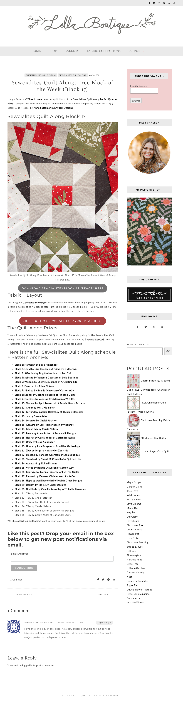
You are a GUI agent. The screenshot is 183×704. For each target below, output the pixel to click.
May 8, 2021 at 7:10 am (70, 622)
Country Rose (134, 529)
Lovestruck (133, 521)
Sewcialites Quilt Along (72, 75)
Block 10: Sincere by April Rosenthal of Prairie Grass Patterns (50, 403)
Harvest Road (134, 559)
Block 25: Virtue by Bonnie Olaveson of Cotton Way (44, 467)
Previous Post (24, 594)
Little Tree (133, 563)
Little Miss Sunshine (138, 593)
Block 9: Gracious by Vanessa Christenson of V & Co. (45, 399)
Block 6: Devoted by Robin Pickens (34, 386)
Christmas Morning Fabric (41, 75)
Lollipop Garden (136, 568)
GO (168, 351)
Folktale (131, 551)
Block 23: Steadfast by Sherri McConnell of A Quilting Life (48, 459)
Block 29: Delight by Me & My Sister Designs (40, 484)
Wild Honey (133, 495)
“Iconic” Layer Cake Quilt (155, 451)
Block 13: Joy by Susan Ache (31, 416)
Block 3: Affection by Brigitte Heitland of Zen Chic (43, 373)
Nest (129, 576)
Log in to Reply (104, 623)
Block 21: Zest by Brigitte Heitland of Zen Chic (41, 450)
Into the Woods (135, 602)
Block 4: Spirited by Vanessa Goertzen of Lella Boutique (46, 377)
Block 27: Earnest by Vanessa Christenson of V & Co (45, 476)
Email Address (20, 553)
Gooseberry (133, 598)
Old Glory (132, 516)
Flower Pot (133, 533)
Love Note (133, 538)
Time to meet (36, 99)
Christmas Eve (135, 525)
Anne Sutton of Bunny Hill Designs (53, 107)
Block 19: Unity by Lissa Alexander (35, 441)
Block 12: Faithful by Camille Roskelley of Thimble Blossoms (49, 411)
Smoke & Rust (135, 546)
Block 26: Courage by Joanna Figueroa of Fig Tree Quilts (47, 472)
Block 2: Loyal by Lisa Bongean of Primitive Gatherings (46, 369)
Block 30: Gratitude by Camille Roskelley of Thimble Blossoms (50, 489)
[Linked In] (113, 580)
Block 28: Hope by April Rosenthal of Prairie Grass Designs (48, 480)
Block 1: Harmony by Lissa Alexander (36, 364)
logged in (27, 665)
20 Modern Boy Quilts (153, 438)
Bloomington (134, 555)
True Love (132, 490)
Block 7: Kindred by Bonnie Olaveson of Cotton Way (44, 390)
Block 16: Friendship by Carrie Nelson (36, 429)
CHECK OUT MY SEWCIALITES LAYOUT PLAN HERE (62, 320)
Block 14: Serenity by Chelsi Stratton (36, 420)
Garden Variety (135, 572)
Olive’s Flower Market (139, 589)
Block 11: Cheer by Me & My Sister (35, 407)
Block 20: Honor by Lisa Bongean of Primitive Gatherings (47, 446)
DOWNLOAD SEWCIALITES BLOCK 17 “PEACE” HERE (63, 288)
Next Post (104, 594)
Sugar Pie (132, 585)
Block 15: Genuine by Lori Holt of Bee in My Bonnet (44, 424)
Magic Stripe (134, 482)
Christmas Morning (34, 302)
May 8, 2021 (95, 75)
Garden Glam (134, 486)
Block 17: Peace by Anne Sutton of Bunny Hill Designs (45, 433)
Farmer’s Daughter (138, 581)
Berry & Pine (134, 499)
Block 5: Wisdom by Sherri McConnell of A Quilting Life (46, 381)
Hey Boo (131, 512)
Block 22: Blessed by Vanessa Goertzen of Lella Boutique (47, 454)
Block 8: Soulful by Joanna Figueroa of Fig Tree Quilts (45, 394)
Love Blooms (134, 503)
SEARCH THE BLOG (138, 344)
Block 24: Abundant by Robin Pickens (36, 463)
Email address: (138, 86)
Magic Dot (133, 508)
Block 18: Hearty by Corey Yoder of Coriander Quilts (45, 437)
